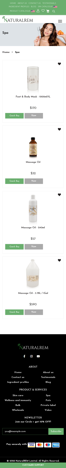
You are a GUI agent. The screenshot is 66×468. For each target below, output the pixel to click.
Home (6, 52)
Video (48, 410)
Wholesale (18, 410)
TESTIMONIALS (49, 3)
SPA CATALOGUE (45, 7)
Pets (48, 400)
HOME (13, 3)
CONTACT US (35, 3)
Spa (48, 395)
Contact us (18, 377)
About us (48, 372)
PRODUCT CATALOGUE (20, 11)
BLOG (33, 7)
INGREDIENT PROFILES (19, 7)
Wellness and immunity (18, 400)
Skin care (18, 395)
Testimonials (48, 377)
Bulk (17, 405)
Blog (48, 382)
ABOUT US (22, 3)
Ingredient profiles (18, 382)
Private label (48, 405)
